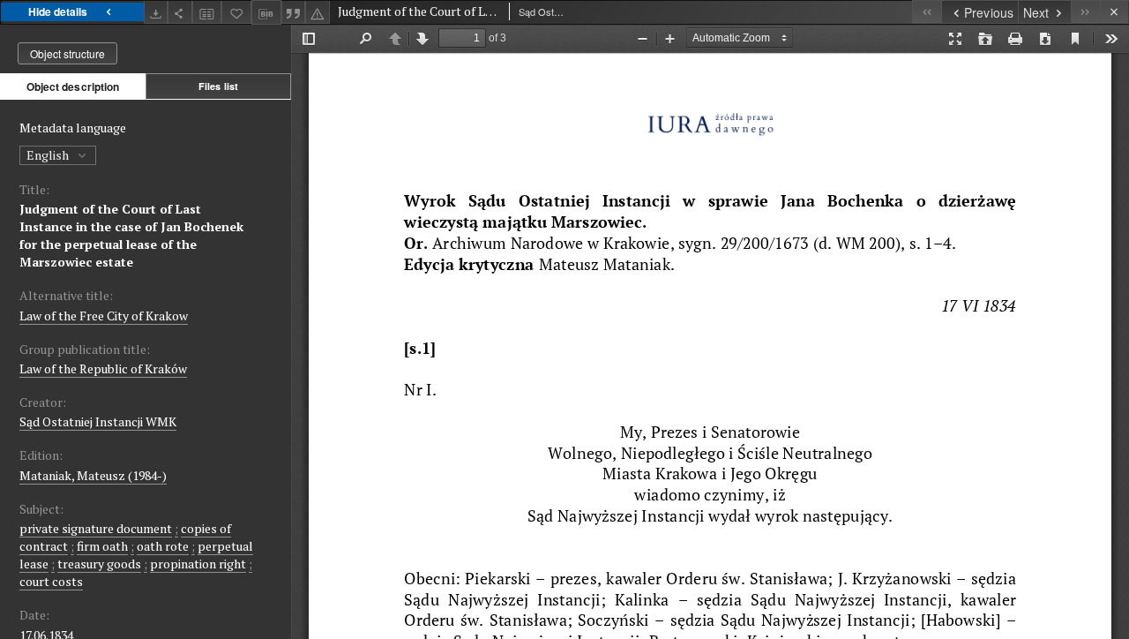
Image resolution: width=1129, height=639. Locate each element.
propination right (198, 563)
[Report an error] (317, 12)
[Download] (156, 12)
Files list (218, 86)
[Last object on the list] (1085, 12)
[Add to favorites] (236, 12)
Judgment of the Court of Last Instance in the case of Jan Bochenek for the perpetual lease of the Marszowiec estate (131, 235)
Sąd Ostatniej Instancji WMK (97, 421)
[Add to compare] (207, 12)
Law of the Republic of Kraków (103, 368)
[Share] (180, 12)
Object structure (67, 53)
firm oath (102, 546)
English (48, 155)
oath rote (163, 546)
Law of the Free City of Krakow (103, 315)
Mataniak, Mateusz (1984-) (93, 475)
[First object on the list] (926, 12)
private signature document (95, 528)
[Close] (1114, 12)
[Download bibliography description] (266, 12)
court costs (51, 581)
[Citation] (293, 12)
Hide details (57, 11)
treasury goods (99, 563)
